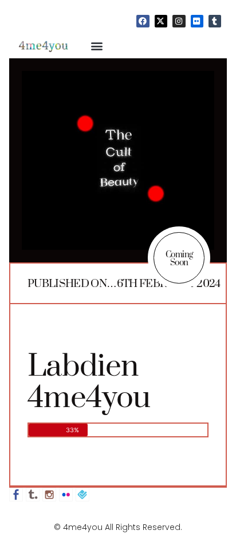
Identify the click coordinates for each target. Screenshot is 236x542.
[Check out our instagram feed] (49, 494)
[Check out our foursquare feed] (82, 494)
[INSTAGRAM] (178, 21)
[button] (96, 45)
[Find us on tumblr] (33, 494)
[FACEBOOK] (142, 21)
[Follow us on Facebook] (16, 494)
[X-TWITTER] (161, 21)
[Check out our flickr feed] (66, 494)
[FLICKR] (197, 21)
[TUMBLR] (215, 21)
